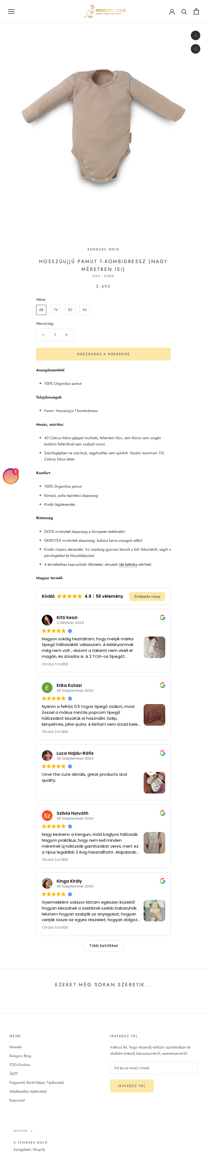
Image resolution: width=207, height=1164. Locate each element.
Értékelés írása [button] (147, 596)
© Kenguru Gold (30, 1142)
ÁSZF (13, 1073)
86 (84, 309)
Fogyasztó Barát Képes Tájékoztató (36, 1082)
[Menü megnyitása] (11, 11)
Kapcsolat (17, 1100)
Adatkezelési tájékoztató (28, 1091)
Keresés (15, 1047)
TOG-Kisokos (19, 1064)
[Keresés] (184, 11)
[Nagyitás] (195, 35)
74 (56, 309)
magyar (20, 1131)
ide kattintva (128, 564)
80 (70, 309)
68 (41, 309)
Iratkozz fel (132, 1085)
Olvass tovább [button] (55, 664)
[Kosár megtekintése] (196, 11)
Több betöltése (103, 945)
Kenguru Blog (20, 1055)
